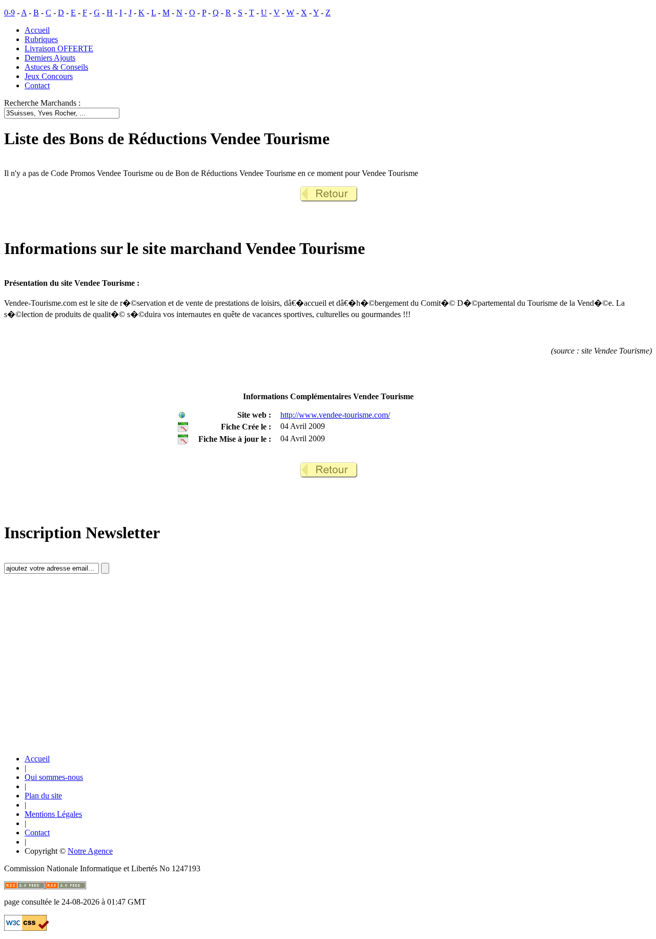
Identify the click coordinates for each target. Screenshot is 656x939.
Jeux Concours (49, 76)
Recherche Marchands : (42, 103)
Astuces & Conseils (56, 67)
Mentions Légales (53, 814)
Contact (37, 85)
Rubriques (41, 39)
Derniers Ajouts (50, 57)
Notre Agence (90, 851)
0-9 (9, 12)
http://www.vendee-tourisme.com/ (335, 414)
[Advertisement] (81, 673)
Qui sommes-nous (54, 777)
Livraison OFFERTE (59, 48)
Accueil (37, 30)
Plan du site (43, 795)
